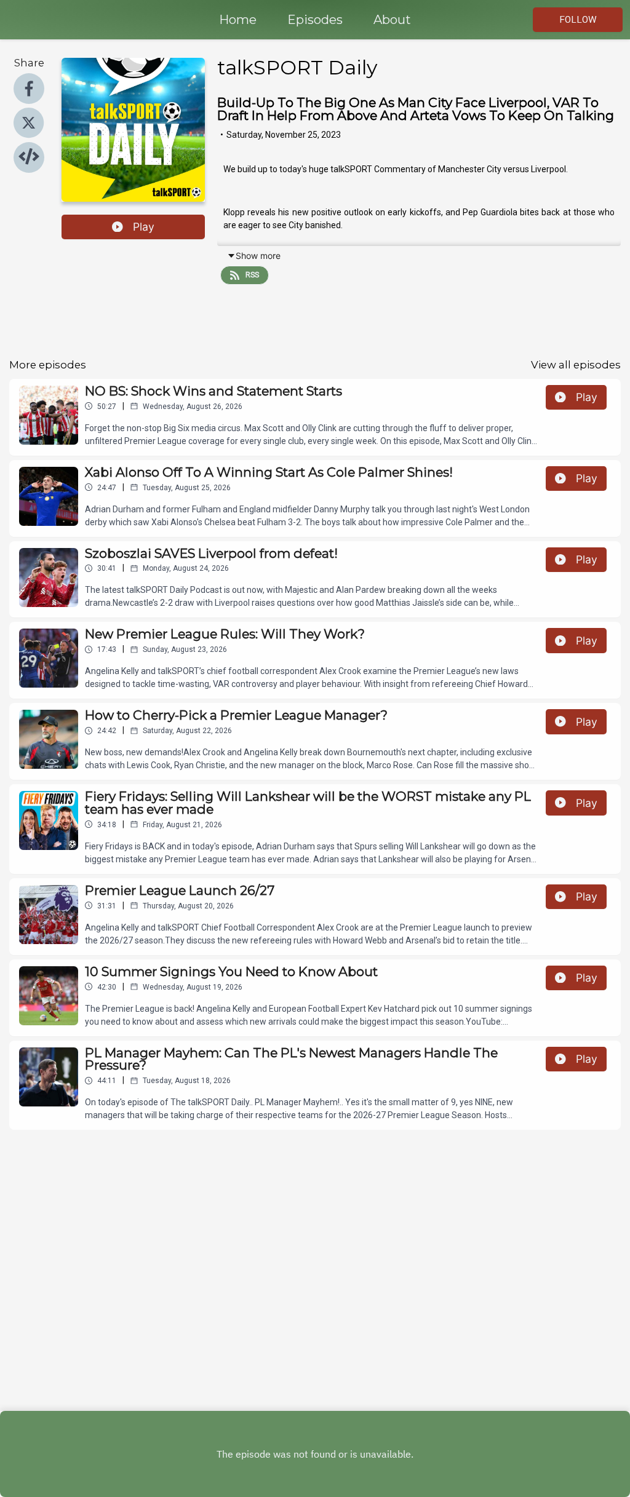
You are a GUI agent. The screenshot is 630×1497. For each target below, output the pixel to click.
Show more (258, 255)
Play (143, 226)
